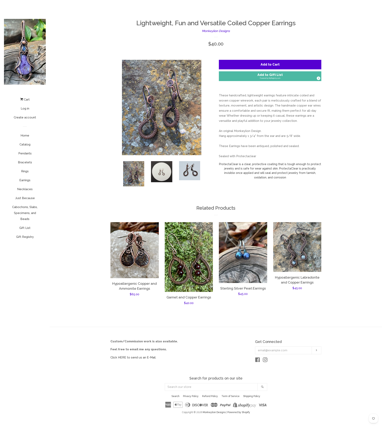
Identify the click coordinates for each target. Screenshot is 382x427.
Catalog (24, 144)
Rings (25, 171)
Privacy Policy (191, 396)
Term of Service (230, 396)
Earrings (24, 180)
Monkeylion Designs (216, 31)
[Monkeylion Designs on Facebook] (257, 360)
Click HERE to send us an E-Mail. (133, 357)
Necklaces (25, 189)
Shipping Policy (251, 396)
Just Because (25, 198)
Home (24, 135)
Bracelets (25, 162)
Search (175, 396)
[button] (270, 76)
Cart (26, 99)
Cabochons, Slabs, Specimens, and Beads (25, 213)
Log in (25, 108)
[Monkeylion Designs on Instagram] (265, 360)
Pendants (25, 153)
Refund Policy (210, 396)
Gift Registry (25, 237)
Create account (25, 117)
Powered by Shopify (238, 412)
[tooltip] (318, 78)
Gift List (24, 228)
